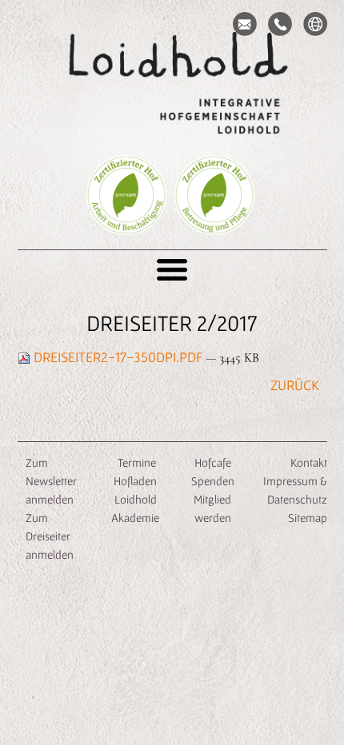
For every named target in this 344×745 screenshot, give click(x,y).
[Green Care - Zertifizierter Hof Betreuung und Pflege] (214, 219)
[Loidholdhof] (172, 84)
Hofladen (135, 481)
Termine (135, 462)
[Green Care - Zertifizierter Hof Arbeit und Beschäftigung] (126, 219)
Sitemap (307, 517)
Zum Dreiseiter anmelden (50, 536)
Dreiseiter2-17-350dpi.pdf (118, 357)
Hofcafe (212, 462)
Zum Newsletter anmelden (51, 481)
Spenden (212, 481)
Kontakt (308, 462)
